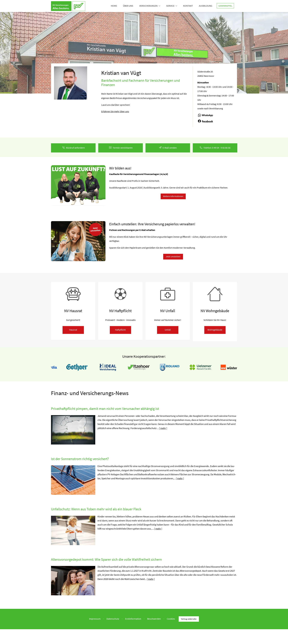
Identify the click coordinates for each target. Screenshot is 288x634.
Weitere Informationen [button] (173, 196)
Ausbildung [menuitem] (205, 5)
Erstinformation (133, 618)
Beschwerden (154, 618)
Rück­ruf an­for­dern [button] (75, 147)
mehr (163, 428)
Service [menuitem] (170, 5)
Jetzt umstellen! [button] (173, 256)
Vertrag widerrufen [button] (188, 619)
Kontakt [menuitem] (188, 5)
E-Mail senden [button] (170, 147)
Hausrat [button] (73, 329)
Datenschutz (112, 618)
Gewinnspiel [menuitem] (225, 5)
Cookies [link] (171, 618)
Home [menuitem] (114, 5)
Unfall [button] (168, 329)
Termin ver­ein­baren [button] (123, 147)
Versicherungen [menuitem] (148, 5)
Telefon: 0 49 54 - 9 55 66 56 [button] (216, 147)
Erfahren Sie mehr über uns (115, 111)
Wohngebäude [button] (214, 329)
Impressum (94, 618)
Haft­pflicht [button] (120, 329)
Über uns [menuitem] (128, 5)
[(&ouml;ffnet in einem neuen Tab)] (205, 116)
